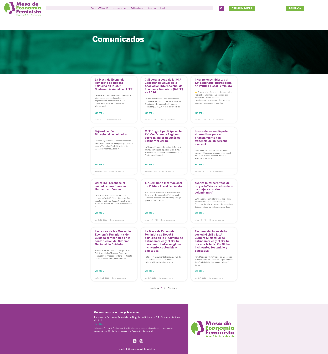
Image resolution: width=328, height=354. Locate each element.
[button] (119, 8)
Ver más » (99, 113)
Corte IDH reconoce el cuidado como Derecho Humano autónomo (110, 186)
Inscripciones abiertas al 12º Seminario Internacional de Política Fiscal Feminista (213, 83)
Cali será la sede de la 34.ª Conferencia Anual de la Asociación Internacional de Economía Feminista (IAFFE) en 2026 (164, 86)
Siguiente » (173, 288)
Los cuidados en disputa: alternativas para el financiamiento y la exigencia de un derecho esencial (211, 138)
